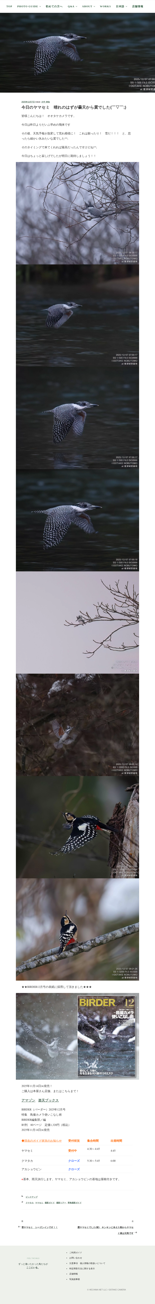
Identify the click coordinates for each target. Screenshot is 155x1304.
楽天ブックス (48, 1100)
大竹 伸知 (45, 102)
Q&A (71, 6)
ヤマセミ (39, 1203)
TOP (9, 6)
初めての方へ (54, 6)
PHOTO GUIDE (27, 6)
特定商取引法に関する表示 (82, 1268)
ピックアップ (32, 1197)
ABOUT (87, 6)
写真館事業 (74, 1279)
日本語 (120, 6)
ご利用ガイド (75, 1252)
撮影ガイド (50, 1203)
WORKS (105, 6)
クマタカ (30, 1203)
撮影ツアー (61, 1203)
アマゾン (28, 1100)
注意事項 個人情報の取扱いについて (87, 1263)
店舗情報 (137, 6)
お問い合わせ (75, 1258)
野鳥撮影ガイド (75, 1203)
